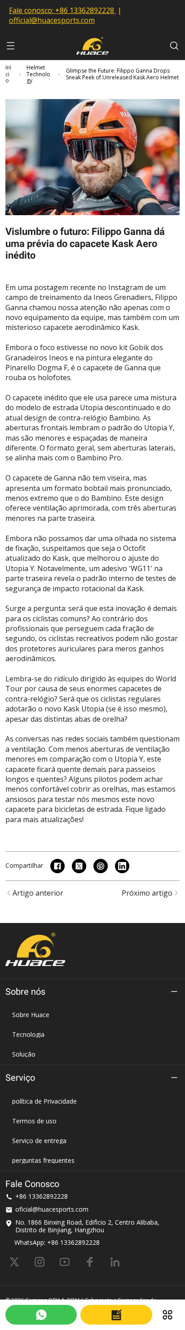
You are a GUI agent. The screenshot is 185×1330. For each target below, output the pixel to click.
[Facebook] (90, 1262)
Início (8, 74)
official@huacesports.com (52, 20)
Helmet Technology (38, 74)
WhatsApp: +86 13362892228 (57, 1242)
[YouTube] (65, 1262)
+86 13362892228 (84, 10)
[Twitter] (14, 1262)
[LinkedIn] (115, 1262)
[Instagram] (39, 1262)
